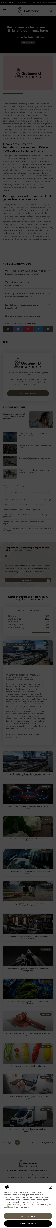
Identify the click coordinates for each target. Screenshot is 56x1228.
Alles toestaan (28, 1216)
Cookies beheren (28, 1224)
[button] (50, 1187)
